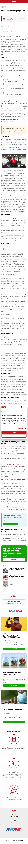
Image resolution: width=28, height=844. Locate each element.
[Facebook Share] (8, 829)
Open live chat (14, 802)
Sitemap (14, 820)
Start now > (14, 559)
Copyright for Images (20, 840)
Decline (14, 435)
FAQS (14, 818)
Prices (14, 814)
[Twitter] (13, 610)
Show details (21, 428)
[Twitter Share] (12, 829)
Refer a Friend (14, 816)
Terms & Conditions (20, 842)
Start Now (10, 524)
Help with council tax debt (11, 479)
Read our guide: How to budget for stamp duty (10, 120)
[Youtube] (20, 610)
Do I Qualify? (14, 753)
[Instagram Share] (19, 829)
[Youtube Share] (15, 829)
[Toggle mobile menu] (1, 1)
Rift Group (14, 822)
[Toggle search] (26, 1)
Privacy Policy (6, 842)
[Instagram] (17, 610)
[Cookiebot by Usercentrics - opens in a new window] (21, 407)
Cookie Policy (13, 842)
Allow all (14, 432)
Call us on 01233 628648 (14, 781)
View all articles (13, 590)
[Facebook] (10, 610)
